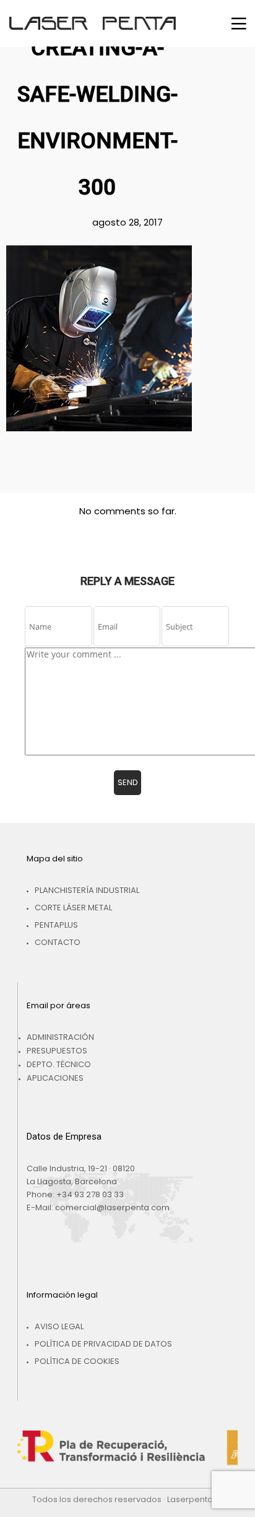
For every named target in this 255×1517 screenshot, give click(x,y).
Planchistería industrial (87, 890)
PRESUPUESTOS (57, 1051)
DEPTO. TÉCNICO (59, 1064)
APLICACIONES (55, 1078)
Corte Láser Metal (73, 907)
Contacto (57, 942)
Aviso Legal (59, 1326)
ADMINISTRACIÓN (60, 1037)
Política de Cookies (77, 1361)
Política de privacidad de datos (103, 1344)
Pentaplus (56, 925)
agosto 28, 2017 (127, 222)
